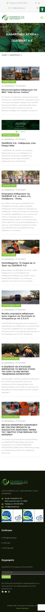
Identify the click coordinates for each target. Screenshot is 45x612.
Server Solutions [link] (22, 608)
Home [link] (4, 55)
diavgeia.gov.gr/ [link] (10, 538)
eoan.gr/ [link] (7, 543)
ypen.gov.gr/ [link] (8, 548)
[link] (42, 9)
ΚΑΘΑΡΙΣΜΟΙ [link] (15, 55)
